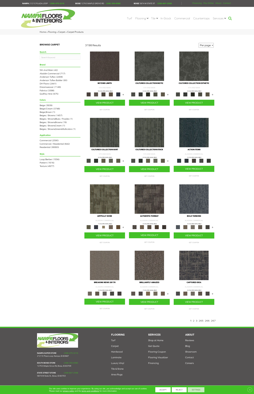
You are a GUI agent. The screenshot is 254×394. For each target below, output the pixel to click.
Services (218, 18)
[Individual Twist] (149, 227)
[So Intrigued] (149, 265)
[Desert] (96, 94)
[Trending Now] (104, 265)
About (218, 3)
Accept (163, 390)
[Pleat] (111, 161)
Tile (153, 18)
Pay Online (208, 3)
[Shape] (194, 199)
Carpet (61, 32)
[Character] (140, 94)
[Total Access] (119, 293)
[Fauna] (111, 94)
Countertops (201, 18)
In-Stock (166, 18)
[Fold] (103, 161)
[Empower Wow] (155, 293)
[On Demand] (112, 293)
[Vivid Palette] (118, 227)
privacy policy (68, 391)
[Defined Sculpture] (142, 227)
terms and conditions (90, 391)
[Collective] (148, 94)
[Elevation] (103, 94)
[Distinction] (163, 94)
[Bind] (104, 132)
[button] (147, 18)
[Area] (104, 66)
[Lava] (192, 227)
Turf (129, 18)
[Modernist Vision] (103, 227)
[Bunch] (96, 161)
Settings (196, 390)
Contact (227, 3)
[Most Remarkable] (96, 227)
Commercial (182, 18)
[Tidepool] (194, 132)
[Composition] (155, 94)
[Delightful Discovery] (104, 199)
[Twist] (118, 161)
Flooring (140, 18)
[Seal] (207, 227)
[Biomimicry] (149, 66)
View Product (105, 102)
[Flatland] (118, 94)
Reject (179, 390)
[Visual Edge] (149, 199)
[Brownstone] (194, 161)
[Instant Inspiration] (163, 293)
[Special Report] (97, 293)
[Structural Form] (164, 227)
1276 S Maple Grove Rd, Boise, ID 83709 (54, 366)
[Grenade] (185, 227)
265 (201, 320)
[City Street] (208, 161)
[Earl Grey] (201, 161)
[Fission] (200, 227)
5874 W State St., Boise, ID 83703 (51, 376)
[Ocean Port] (186, 161)
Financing (197, 3)
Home (43, 32)
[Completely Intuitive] (148, 293)
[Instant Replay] (104, 293)
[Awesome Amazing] (111, 227)
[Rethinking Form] (156, 227)
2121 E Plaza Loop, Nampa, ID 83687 (53, 356)
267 (213, 320)
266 (207, 320)
